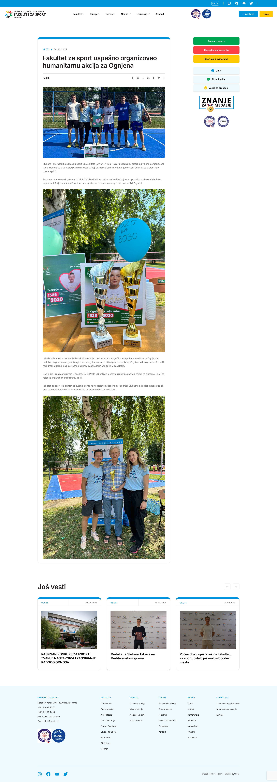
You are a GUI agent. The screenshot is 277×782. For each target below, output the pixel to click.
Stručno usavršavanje (226, 709)
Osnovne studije (137, 703)
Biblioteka (105, 743)
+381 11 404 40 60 (46, 712)
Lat (213, 3)
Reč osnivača (107, 709)
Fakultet (77, 14)
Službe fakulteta (108, 732)
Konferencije (193, 715)
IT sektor (163, 715)
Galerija (104, 748)
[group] (69, 633)
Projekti (191, 732)
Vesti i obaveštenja (167, 720)
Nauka (124, 14)
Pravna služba (165, 709)
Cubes (236, 774)
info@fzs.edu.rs (51, 721)
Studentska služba (167, 703)
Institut (191, 709)
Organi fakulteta (108, 726)
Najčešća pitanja (138, 715)
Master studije (136, 709)
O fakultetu (106, 703)
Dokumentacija (108, 720)
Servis (109, 14)
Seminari (192, 720)
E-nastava (163, 726)
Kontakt (160, 14)
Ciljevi (190, 703)
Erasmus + (192, 737)
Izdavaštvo (193, 726)
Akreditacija (106, 715)
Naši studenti (136, 720)
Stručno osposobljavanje (227, 703)
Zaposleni (105, 737)
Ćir (213, 8)
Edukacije (141, 14)
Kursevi (219, 715)
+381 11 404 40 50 (46, 707)
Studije (94, 14)
